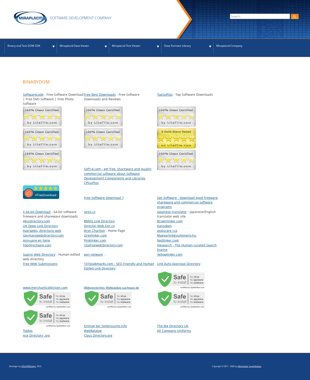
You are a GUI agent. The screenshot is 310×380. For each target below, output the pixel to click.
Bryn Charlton (94, 230)
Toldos (28, 331)
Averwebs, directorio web (42, 230)
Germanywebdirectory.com (43, 235)
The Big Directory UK (172, 326)
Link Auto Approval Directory (178, 264)
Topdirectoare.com (37, 245)
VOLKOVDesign (28, 366)
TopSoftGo (164, 94)
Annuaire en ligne (36, 240)
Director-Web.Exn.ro (99, 226)
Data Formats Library (177, 45)
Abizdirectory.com (36, 221)
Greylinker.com (95, 235)
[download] (41, 198)
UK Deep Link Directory (40, 226)
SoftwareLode (33, 94)
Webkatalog (93, 331)
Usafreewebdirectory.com (103, 245)
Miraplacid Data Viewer (74, 45)
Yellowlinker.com (169, 254)
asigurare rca (167, 230)
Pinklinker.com (95, 240)
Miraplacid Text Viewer (126, 45)
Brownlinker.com (170, 221)
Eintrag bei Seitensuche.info (105, 326)
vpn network (93, 254)
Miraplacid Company (229, 45)
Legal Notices (255, 366)
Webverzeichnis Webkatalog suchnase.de (111, 287)
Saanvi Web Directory (39, 254)
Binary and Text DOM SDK (23, 45)
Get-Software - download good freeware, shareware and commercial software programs (187, 202)
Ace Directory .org (36, 335)
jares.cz (90, 212)
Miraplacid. (243, 366)
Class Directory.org (98, 335)
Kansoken (164, 226)
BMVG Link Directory (99, 221)
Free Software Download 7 (104, 198)
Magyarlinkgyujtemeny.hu (176, 235)
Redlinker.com (168, 240)
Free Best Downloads (100, 94)
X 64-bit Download (37, 212)
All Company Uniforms (174, 331)
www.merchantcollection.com (45, 287)
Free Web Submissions (40, 264)
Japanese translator (172, 212)
